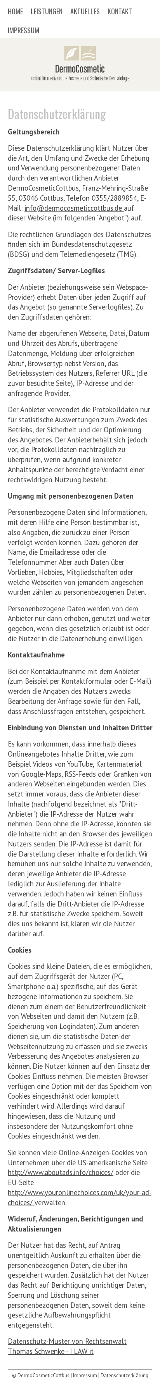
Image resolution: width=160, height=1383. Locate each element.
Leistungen (47, 12)
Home (15, 12)
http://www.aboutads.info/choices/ (60, 1172)
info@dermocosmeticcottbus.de (74, 208)
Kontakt (120, 12)
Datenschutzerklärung (124, 1375)
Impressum (23, 31)
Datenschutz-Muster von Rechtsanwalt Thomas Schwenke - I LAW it (67, 1346)
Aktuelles (85, 12)
